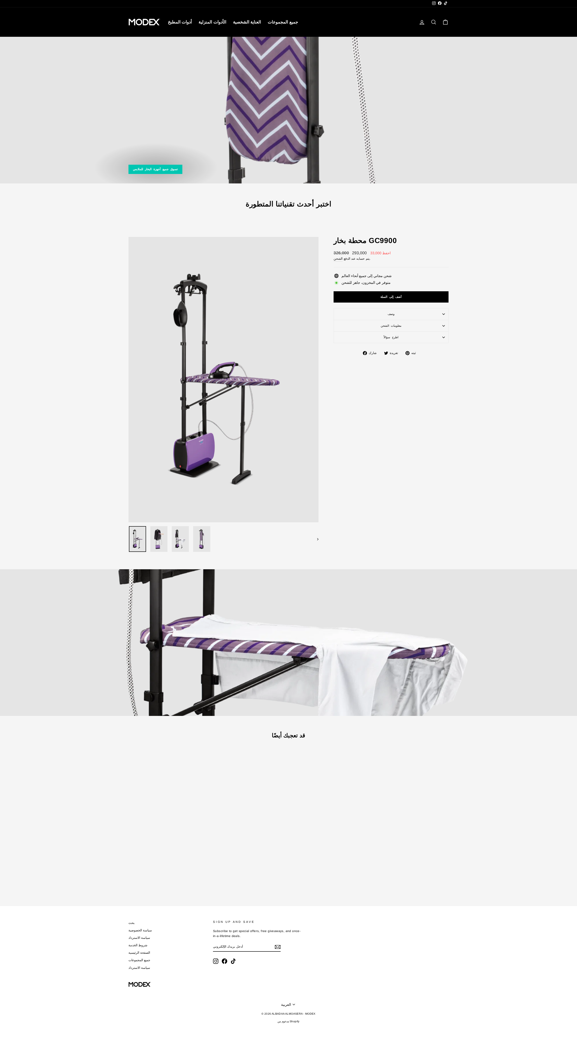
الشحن (338, 258)
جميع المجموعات (283, 22)
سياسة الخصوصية (140, 930)
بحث (131, 923)
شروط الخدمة (137, 945)
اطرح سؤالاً (391, 337)
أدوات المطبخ (180, 22)
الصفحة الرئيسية (139, 952)
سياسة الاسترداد (139, 937)
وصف (391, 314)
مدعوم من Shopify (288, 1021)
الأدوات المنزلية (212, 22)
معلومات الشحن (391, 325)
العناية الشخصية (247, 22)
